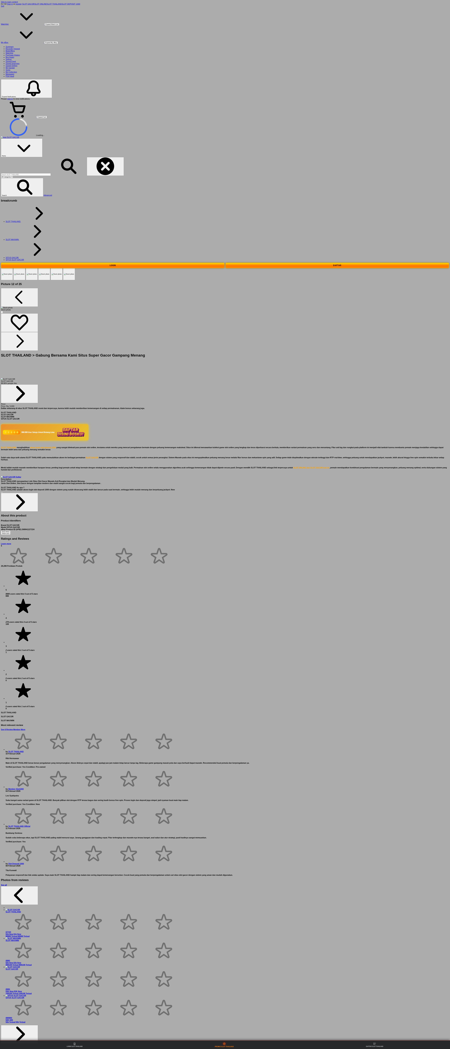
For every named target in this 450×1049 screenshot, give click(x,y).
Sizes (8, 70)
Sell (2, 6)
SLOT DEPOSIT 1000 (71, 4)
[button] (22, 187)
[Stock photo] (7, 274)
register (18, 4)
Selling (8, 59)
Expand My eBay (51, 42)
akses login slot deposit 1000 (43, 447)
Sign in (10, 4)
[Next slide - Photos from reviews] (19, 1034)
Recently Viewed (13, 49)
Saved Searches (12, 64)
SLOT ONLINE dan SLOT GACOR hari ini (311, 468)
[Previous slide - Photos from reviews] (19, 895)
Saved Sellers (11, 66)
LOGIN (113, 265)
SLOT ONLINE (40, 4)
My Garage (10, 68)
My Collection (11, 72)
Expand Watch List (51, 24)
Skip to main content (9, 2)
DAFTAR (337, 265)
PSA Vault (10, 76)
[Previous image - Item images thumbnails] (19, 297)
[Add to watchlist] (19, 322)
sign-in (10, 99)
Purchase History (13, 55)
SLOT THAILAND (54, 4)
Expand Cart (42, 117)
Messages (10, 74)
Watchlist (9, 53)
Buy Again (10, 57)
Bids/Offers (10, 51)
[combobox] (26, 174)
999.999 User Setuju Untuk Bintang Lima (37, 432)
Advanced (48, 195)
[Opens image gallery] (2, 312)
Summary (10, 47)
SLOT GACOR (28, 4)
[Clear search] (105, 166)
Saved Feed (11, 61)
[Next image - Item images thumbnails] (19, 341)
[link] (19, 393)
